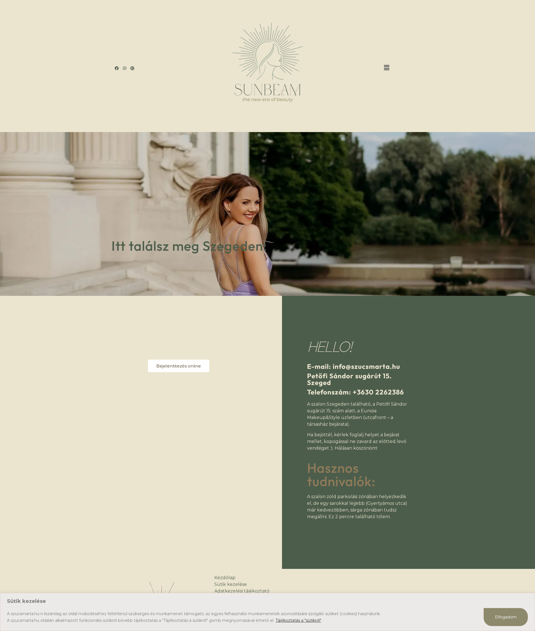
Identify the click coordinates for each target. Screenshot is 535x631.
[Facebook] (117, 68)
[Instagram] (124, 68)
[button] (387, 67)
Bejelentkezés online (178, 366)
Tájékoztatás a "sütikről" (298, 620)
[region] (267, 612)
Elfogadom (506, 617)
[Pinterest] (132, 68)
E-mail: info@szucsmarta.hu (353, 366)
